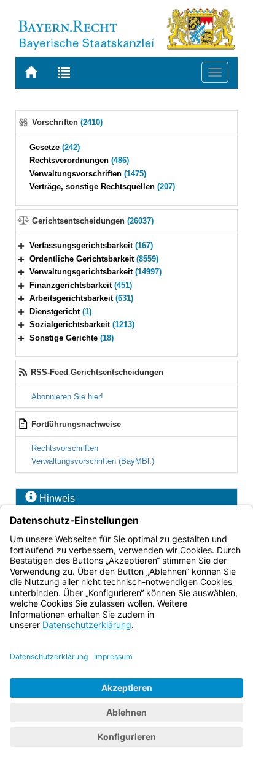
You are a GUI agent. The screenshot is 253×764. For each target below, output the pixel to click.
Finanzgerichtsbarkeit (80, 285)
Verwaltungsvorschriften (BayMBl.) (92, 461)
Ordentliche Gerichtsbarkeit (93, 258)
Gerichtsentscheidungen (93, 220)
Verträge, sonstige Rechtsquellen (102, 186)
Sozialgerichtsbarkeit (81, 324)
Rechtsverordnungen (79, 160)
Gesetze (54, 147)
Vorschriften (67, 122)
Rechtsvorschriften (64, 448)
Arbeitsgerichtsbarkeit (81, 298)
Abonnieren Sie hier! (67, 396)
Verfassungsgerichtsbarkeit (91, 245)
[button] (21, 245)
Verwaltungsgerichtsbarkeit (95, 271)
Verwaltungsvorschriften (87, 173)
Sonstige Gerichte (71, 337)
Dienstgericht (60, 311)
